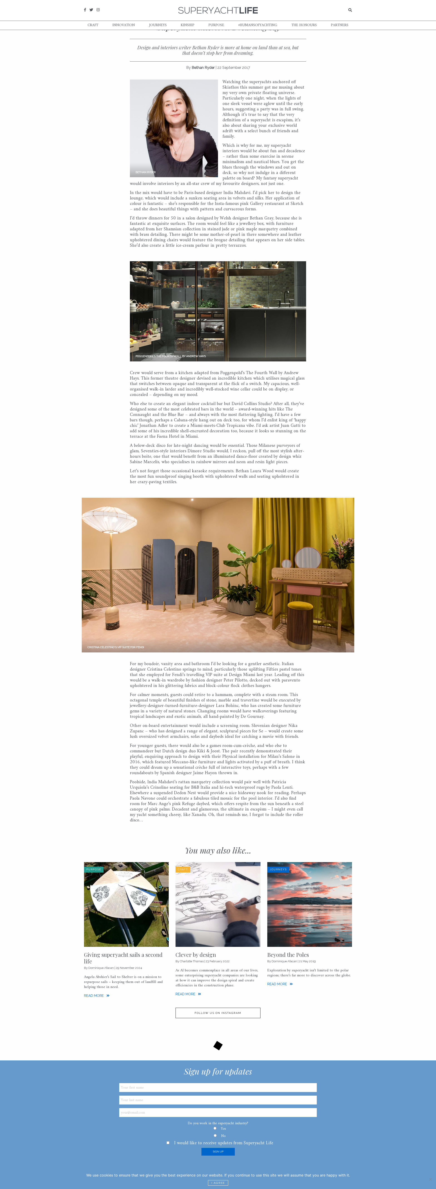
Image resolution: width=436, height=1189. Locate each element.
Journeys (158, 25)
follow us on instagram (218, 1013)
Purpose (216, 25)
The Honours (304, 25)
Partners (339, 25)
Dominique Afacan (101, 968)
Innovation (123, 25)
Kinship (187, 25)
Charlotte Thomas (192, 961)
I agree (218, 1182)
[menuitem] (93, 25)
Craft (93, 25)
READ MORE (94, 996)
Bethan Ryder (203, 67)
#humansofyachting (257, 25)
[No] (430, 1179)
